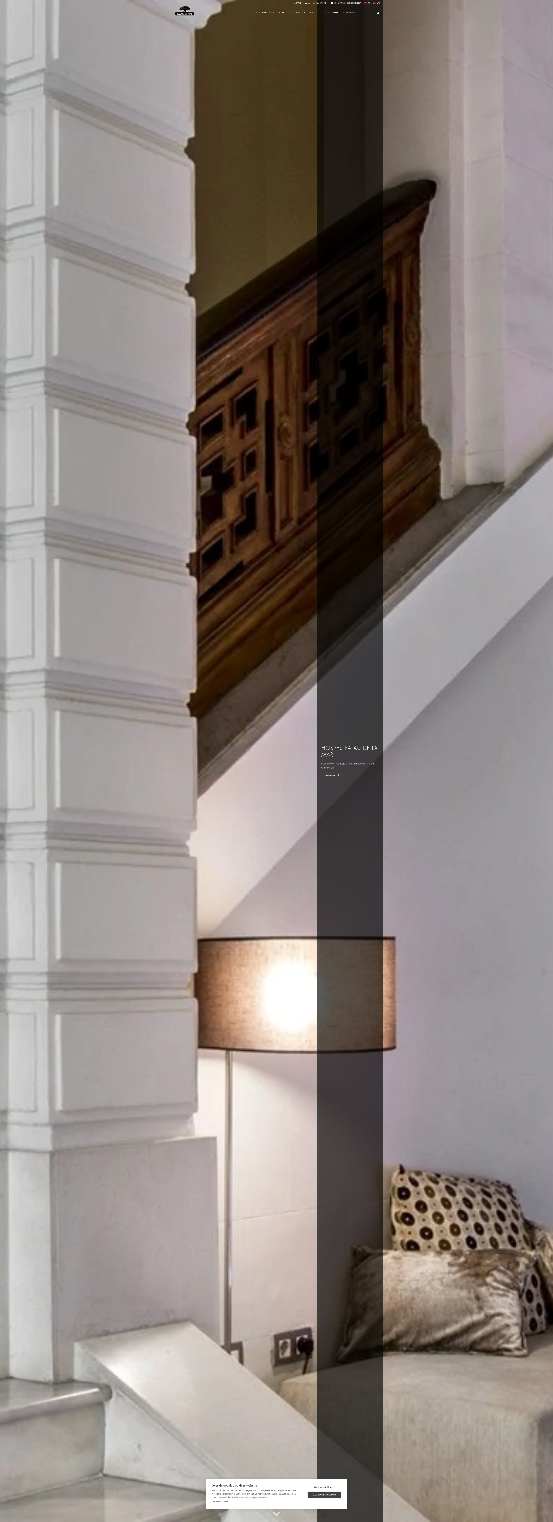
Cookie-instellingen (324, 1487)
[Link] (184, 10)
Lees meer (330, 775)
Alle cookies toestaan (324, 1495)
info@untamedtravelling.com (347, 2)
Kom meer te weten (220, 1502)
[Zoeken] (378, 13)
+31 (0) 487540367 (317, 2)
